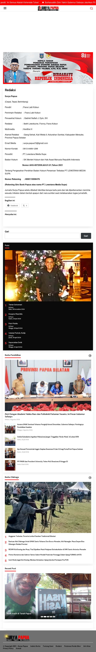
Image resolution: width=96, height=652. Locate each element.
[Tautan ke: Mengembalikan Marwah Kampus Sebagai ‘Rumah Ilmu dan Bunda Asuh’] (48, 596)
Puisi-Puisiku (13, 323)
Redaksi (59, 646)
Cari (7, 231)
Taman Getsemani (15, 305)
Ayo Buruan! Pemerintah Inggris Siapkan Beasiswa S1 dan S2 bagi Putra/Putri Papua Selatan (50, 449)
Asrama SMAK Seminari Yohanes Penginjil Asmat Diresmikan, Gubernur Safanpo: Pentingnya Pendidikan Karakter (50, 425)
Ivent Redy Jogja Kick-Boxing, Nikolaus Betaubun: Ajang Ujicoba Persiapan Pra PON (38, 560)
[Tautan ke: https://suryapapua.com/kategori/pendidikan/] (90, 355)
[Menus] (5, 8)
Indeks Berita (35, 646)
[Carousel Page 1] (42, 616)
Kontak (18, 648)
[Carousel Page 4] (51, 616)
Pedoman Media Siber (72, 646)
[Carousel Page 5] (54, 616)
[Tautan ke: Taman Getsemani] (48, 275)
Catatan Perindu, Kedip (17, 333)
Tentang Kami (48, 646)
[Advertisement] (48, 31)
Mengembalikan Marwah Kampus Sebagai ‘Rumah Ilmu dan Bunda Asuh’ (39, 613)
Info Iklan (86, 646)
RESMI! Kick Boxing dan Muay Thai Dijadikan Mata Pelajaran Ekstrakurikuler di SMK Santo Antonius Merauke (47, 549)
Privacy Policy (8, 648)
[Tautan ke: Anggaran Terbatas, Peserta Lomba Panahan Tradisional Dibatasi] (48, 507)
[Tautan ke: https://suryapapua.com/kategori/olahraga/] (90, 477)
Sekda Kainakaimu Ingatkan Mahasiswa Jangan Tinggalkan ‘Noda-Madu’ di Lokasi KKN (48, 437)
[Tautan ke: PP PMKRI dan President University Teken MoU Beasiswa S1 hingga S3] (10, 464)
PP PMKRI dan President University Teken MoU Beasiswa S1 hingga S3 (42, 461)
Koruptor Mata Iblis (15, 314)
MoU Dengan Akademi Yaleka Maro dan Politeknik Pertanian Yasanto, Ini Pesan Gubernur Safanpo (45, 415)
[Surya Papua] (48, 7)
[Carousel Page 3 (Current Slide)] (48, 616)
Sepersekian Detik (15, 342)
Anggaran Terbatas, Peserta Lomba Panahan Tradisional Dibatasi (32, 536)
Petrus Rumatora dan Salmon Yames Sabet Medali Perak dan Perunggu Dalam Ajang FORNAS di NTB (45, 555)
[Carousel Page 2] (45, 616)
